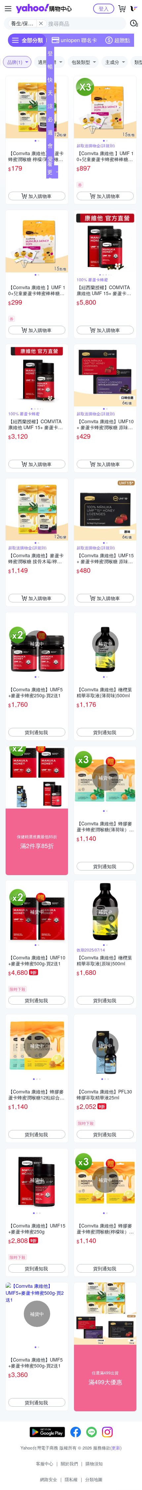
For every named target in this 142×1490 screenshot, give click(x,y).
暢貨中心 (50, 68)
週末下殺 (50, 133)
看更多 (50, 171)
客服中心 (44, 1463)
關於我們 (69, 1463)
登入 (104, 8)
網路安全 (48, 1479)
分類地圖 (93, 1479)
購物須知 (94, 1463)
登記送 (50, 54)
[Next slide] (63, 107)
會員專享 (50, 147)
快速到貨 (50, 81)
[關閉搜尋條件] (41, 23)
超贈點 (122, 40)
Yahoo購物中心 (44, 8)
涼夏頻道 (50, 107)
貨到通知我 (36, 732)
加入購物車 (40, 196)
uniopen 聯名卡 (79, 40)
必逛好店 (50, 120)
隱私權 (71, 1479)
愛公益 (50, 160)
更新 (116, 1448)
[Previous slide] (10, 107)
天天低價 (50, 94)
